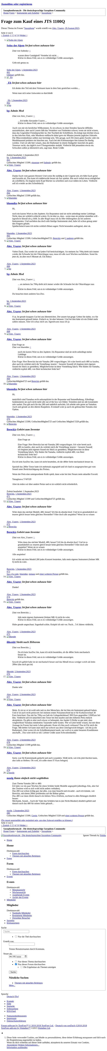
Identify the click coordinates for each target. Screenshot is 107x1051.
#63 (8, 160)
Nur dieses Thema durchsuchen (31, 961)
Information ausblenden (17, 1047)
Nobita (103, 835)
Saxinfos (10, 920)
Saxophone (29, 28)
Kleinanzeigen (13, 923)
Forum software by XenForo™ (27, 1025)
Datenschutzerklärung (16, 1021)
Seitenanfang (12, 1009)
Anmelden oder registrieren (16, 4)
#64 (8, 193)
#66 (8, 266)
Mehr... (12, 985)
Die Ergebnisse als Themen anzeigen (39, 967)
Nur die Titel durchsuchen (29, 936)
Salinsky (47, 162)
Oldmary (10, 75)
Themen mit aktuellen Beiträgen (26, 856)
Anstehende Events (20, 895)
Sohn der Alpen (16, 45)
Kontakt (10, 1001)
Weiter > (23, 35)
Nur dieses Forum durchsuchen (31, 964)
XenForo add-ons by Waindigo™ (16, 1028)
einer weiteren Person (49, 574)
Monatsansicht (18, 890)
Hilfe (9, 1004)
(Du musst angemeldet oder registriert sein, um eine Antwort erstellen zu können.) (37, 820)
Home (9, 840)
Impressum (11, 1018)
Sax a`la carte (13, 574)
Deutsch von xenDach (71, 1025)
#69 (8, 379)
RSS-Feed (11, 1011)
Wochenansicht (19, 892)
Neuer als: (7, 954)
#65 (8, 236)
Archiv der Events (20, 897)
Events (10, 876)
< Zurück (5, 35)
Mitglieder (11, 900)
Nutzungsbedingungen (17, 1016)
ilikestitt (11, 642)
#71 (8, 496)
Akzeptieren (12, 1045)
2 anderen (69, 238)
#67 (8, 303)
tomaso (32, 574)
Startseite (11, 1006)
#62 (8, 103)
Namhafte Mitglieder (21, 913)
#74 (8, 597)
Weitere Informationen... (28, 1045)
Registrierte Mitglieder (22, 915)
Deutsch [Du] (13, 996)
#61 (8, 72)
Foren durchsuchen (20, 853)
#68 (8, 331)
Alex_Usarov (58, 28)
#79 (8, 770)
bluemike (12, 203)
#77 (8, 697)
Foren (9, 858)
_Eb (9, 82)
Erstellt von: (8, 941)
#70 (8, 419)
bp (8, 110)
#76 (8, 674)
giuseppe (35, 162)
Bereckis (57, 238)
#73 (8, 571)
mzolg (10, 778)
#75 (8, 634)
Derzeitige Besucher (21, 918)
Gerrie (34, 815)
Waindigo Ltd (44, 1028)
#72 (8, 524)
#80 (8, 813)
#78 (8, 742)
